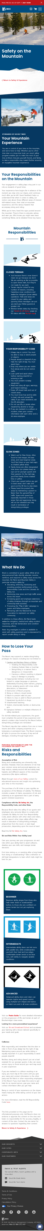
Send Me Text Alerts (16, 1182)
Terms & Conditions (9, 1191)
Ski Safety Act (23, 802)
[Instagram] (28, 1212)
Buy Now (27, 3)
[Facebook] (12, 1212)
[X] (20, 1212)
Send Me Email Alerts (16, 1178)
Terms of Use (7, 1195)
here (8, 1102)
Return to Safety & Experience (15, 80)
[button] (31, 9)
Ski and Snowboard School (19, 1027)
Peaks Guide (14, 1015)
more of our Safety (21, 779)
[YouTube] (35, 1212)
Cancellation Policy (9, 1202)
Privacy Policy (7, 1198)
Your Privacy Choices (14, 1206)
